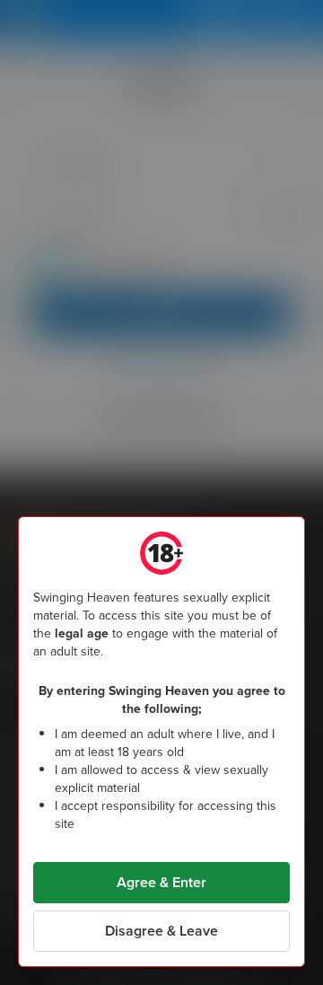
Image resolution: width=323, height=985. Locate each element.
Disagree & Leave (161, 930)
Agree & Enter (161, 882)
